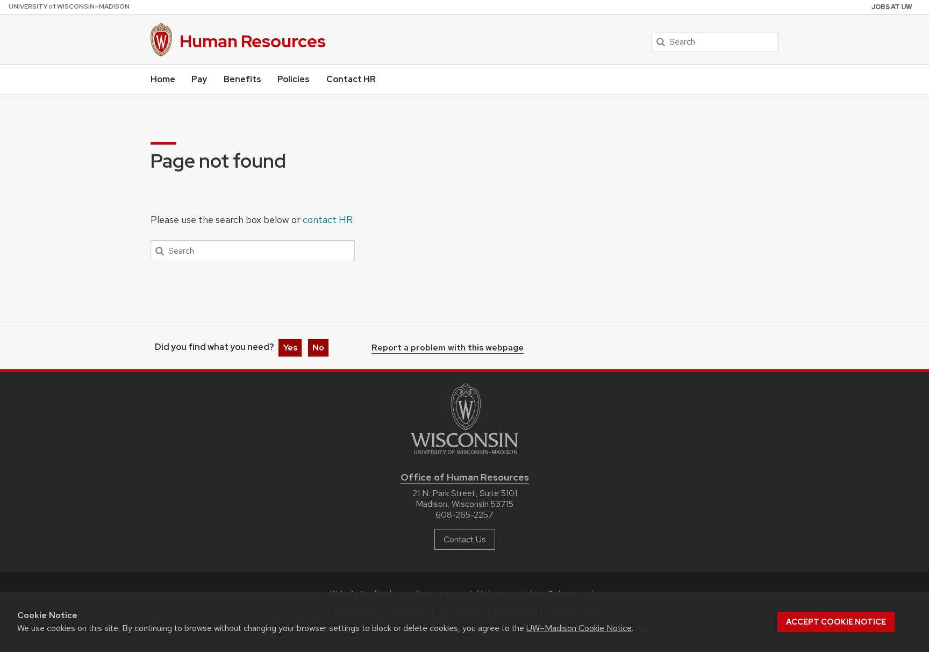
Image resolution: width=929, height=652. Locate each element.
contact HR (328, 219)
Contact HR (351, 79)
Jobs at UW (891, 7)
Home (163, 79)
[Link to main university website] (464, 456)
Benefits (242, 79)
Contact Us (465, 539)
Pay (199, 79)
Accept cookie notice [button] (836, 622)
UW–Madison (69, 6)
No (318, 347)
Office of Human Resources (465, 477)
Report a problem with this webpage (447, 348)
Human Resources (253, 41)
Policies (293, 79)
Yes (290, 347)
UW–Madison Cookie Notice (579, 628)
